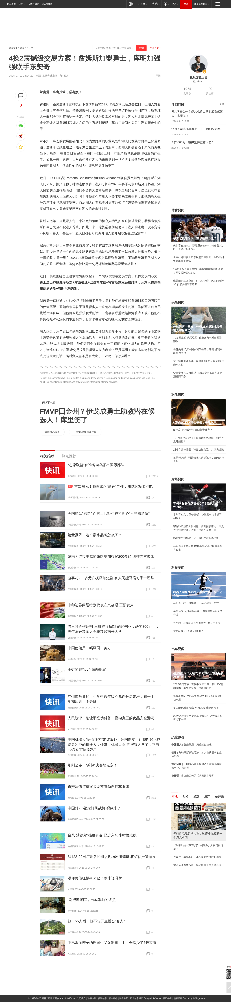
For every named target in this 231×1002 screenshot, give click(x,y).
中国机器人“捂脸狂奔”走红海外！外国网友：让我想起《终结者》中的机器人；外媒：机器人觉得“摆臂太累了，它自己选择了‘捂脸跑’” (114, 745)
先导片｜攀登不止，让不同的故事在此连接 (197, 857)
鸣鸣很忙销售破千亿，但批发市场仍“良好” (197, 538)
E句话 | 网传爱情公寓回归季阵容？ (192, 429)
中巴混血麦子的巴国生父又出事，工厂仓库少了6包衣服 (112, 943)
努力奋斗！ (198, 81)
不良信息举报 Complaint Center (145, 998)
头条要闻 (177, 302)
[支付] (166, 4)
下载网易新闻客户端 (85, 432)
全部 (221, 104)
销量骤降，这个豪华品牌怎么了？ (95, 535)
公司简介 (81, 998)
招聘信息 (102, 998)
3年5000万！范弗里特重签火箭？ (192, 142)
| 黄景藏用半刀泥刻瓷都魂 (191, 744)
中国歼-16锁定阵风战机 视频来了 (94, 808)
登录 (186, 4)
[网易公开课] (142, 4)
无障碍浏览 (33, 4)
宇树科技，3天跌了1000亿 (188, 631)
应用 (21, 4)
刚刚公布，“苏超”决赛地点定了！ (94, 765)
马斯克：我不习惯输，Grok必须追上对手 (196, 603)
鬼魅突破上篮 (49, 75)
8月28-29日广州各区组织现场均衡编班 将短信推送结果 (112, 857)
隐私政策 (123, 998)
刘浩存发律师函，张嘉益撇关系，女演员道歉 (198, 449)
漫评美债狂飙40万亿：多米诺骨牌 (95, 878)
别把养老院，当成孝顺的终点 (92, 900)
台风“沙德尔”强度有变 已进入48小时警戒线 (102, 835)
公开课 (219, 796)
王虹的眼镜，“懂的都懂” (87, 669)
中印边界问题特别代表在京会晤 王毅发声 (101, 605)
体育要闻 (177, 210)
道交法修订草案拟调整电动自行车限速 (98, 787)
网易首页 (11, 4)
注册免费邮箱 (200, 4)
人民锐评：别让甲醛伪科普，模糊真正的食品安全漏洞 (111, 718)
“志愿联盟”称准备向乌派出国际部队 (96, 465)
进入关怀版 (47, 4)
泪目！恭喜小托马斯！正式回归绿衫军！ (197, 129)
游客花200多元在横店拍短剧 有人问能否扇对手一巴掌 (111, 578)
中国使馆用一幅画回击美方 (89, 648)
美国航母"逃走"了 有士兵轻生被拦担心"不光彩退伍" (109, 513)
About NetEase (67, 998)
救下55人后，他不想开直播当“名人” (96, 921)
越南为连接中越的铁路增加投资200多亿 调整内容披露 (111, 556)
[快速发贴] (21, 95)
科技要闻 (177, 567)
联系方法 (92, 998)
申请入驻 (154, 48)
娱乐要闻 (177, 394)
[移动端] (131, 4)
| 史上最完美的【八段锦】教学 (192, 775)
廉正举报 (167, 998)
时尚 (185, 796)
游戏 (196, 796)
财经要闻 (177, 479)
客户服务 (113, 998)
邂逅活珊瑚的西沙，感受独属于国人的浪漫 (197, 865)
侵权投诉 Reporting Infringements (190, 998)
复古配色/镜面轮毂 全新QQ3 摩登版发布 (196, 707)
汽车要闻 (177, 649)
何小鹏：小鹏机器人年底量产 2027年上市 (196, 622)
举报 (158, 75)
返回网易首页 (52, 432)
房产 (207, 796)
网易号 (23, 48)
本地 (175, 796)
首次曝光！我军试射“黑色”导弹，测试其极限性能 (113, 486)
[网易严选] (155, 4)
